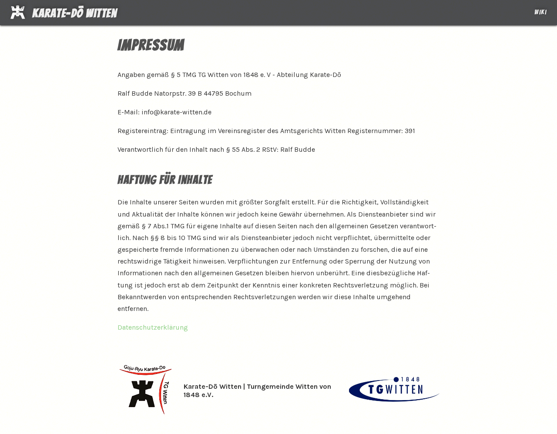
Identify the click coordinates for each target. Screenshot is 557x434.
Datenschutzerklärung (152, 327)
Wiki (540, 12)
